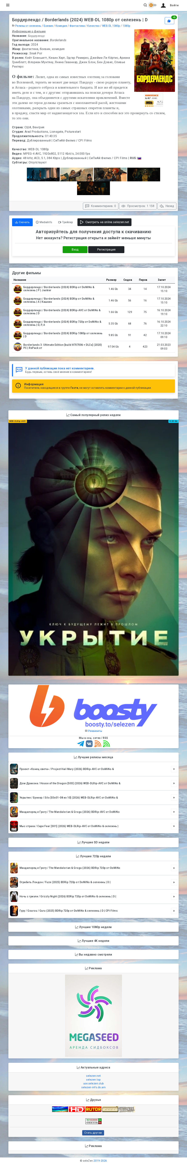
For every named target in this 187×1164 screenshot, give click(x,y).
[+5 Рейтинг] (170, 20)
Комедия (61, 25)
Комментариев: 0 (103, 206)
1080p (126, 25)
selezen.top (93, 1079)
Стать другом (93, 1132)
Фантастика (77, 25)
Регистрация (106, 249)
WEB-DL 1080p (111, 25)
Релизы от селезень (28, 25)
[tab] (22, 222)
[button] (169, 5)
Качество (93, 25)
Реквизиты (94, 731)
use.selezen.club (93, 1083)
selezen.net (93, 1075)
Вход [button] (75, 249)
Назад (169, 206)
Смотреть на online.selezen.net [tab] (107, 222)
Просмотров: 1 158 (140, 206)
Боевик (48, 25)
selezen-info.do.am (93, 1087)
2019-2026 (100, 1160)
